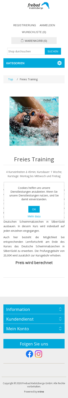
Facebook (29, 354)
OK (34, 209)
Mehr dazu (34, 216)
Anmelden (47, 25)
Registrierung (24, 25)
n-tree (41, 391)
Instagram (38, 354)
